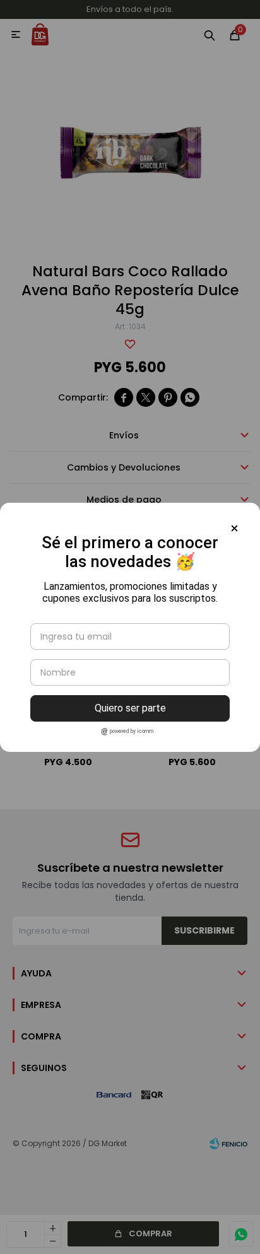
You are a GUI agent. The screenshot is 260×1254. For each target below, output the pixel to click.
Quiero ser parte (130, 708)
